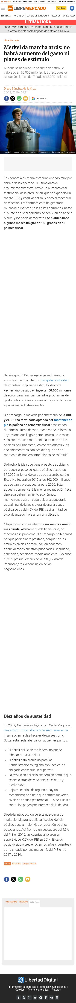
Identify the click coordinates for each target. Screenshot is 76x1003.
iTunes (57, 997)
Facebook (18, 997)
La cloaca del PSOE (47, 2)
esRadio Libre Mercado (38, 16)
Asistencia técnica (38, 989)
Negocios (55, 16)
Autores (56, 989)
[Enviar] (19, 98)
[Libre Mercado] (26, 8)
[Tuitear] (12, 98)
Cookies (19, 989)
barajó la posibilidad (55, 380)
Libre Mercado (11, 40)
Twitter (24, 997)
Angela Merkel (29, 863)
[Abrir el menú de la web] (4, 8)
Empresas (6, 16)
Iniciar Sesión (72, 8)
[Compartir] (6, 98)
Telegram (51, 997)
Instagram (29, 997)
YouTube (35, 997)
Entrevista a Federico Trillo (25, 2)
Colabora (61, 8)
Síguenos (41, 98)
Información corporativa (22, 986)
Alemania (16, 863)
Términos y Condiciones (52, 986)
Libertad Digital (38, 980)
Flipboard (46, 997)
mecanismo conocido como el (36, 730)
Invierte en (18, 16)
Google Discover (40, 997)
